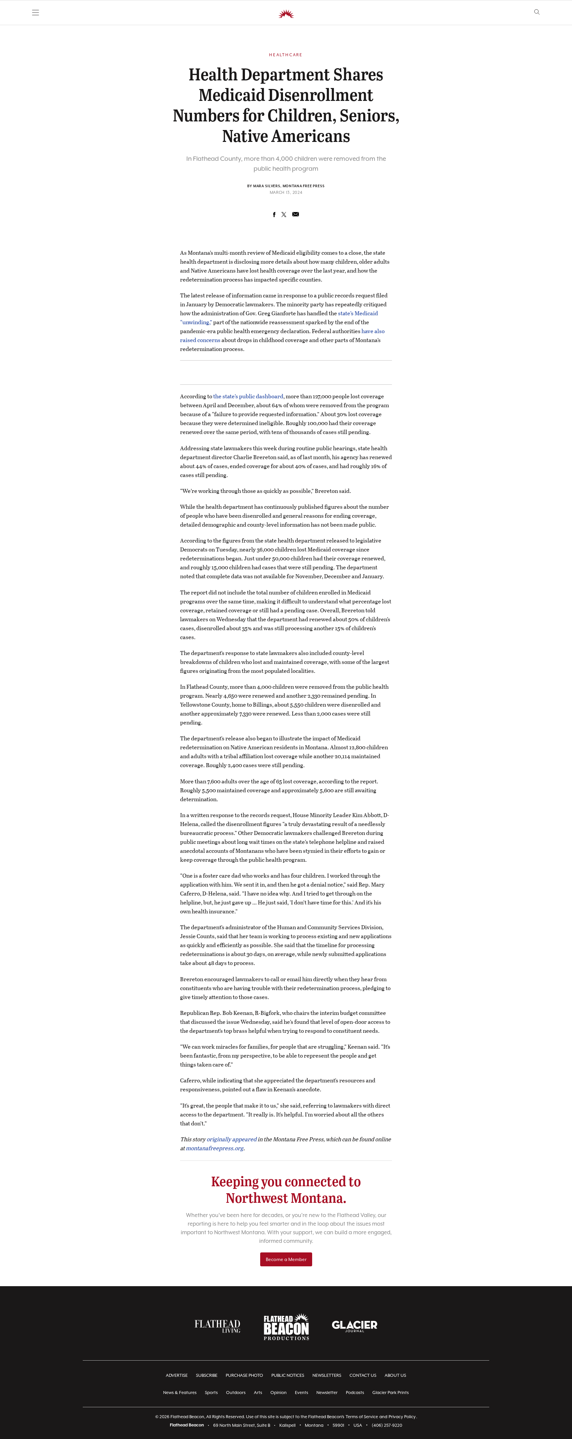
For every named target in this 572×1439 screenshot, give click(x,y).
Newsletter (327, 1392)
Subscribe (206, 1375)
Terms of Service (362, 1416)
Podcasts (355, 1392)
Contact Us (363, 1375)
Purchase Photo (244, 1375)
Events (301, 1392)
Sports (211, 1392)
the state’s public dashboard (248, 396)
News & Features (180, 1392)
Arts (258, 1392)
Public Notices (287, 1375)
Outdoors (236, 1392)
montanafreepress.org (214, 1148)
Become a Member (286, 1259)
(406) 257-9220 (387, 1425)
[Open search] (537, 12)
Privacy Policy (402, 1416)
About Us (395, 1375)
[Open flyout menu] (35, 12)
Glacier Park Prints (390, 1392)
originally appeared (232, 1139)
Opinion (278, 1392)
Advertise (177, 1375)
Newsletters (326, 1375)
